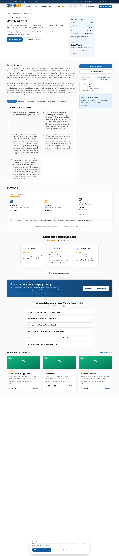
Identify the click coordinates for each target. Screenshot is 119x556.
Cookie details (72, 550)
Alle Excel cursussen (105, 352)
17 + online (89, 30)
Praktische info (62, 101)
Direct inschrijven (15, 39)
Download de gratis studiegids (104, 78)
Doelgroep (21, 101)
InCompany (44, 6)
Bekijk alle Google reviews (60, 273)
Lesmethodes (41, 101)
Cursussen (28, 6)
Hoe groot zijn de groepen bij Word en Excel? (43, 318)
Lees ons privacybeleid (43, 545)
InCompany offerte (97, 71)
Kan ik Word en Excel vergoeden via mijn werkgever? (46, 331)
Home (8, 13)
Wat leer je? (12, 101)
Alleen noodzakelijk (59, 550)
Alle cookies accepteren (41, 550)
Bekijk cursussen (105, 6)
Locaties (37, 6)
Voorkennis (31, 101)
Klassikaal (84, 50)
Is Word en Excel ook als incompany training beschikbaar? (48, 338)
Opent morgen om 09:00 (104, 1)
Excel (20, 13)
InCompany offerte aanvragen (96, 288)
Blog (63, 6)
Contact (57, 6)
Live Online (75, 53)
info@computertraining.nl (29, 2)
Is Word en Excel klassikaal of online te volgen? (44, 312)
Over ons (51, 6)
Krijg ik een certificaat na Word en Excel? (42, 325)
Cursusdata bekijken (33, 39)
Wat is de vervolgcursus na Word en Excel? (42, 344)
